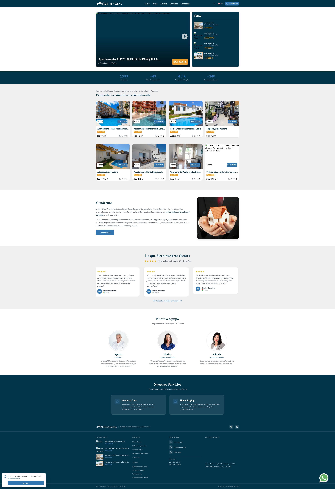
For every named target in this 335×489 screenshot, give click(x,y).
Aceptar (26, 483)
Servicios (174, 3)
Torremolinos (137, 474)
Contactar (185, 3)
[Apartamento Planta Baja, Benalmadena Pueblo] (149, 162)
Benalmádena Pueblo (140, 478)
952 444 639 (233, 4)
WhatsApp (177, 452)
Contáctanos (105, 232)
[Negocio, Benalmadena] (222, 119)
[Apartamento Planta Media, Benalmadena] (149, 119)
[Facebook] (231, 427)
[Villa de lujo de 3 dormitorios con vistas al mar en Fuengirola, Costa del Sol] (222, 162)
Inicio (147, 3)
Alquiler (163, 3)
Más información (14, 479)
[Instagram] (237, 427)
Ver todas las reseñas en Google (166, 301)
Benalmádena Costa (139, 467)
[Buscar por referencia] (214, 4)
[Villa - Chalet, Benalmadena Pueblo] (186, 119)
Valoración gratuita (139, 446)
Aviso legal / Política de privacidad (228, 486)
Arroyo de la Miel (138, 470)
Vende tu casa (137, 442)
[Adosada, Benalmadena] (113, 162)
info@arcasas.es (180, 447)
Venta (155, 3)
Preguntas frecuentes (140, 453)
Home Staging (137, 450)
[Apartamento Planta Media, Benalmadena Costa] (113, 119)
